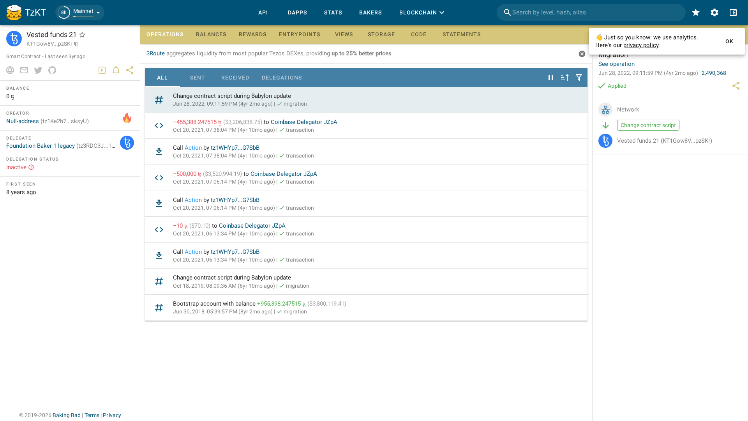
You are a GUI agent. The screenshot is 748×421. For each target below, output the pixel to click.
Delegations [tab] (282, 77)
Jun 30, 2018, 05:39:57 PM (223, 311)
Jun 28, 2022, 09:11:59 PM (223, 104)
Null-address (47, 121)
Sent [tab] (197, 77)
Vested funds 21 (664, 140)
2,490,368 (714, 73)
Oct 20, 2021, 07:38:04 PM (224, 130)
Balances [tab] (211, 34)
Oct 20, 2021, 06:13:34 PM (224, 233)
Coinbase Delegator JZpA (304, 122)
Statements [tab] (462, 34)
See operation (616, 63)
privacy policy (640, 45)
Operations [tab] (164, 34)
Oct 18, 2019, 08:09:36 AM (224, 286)
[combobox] (591, 12)
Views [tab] (344, 34)
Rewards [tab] (252, 34)
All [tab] (162, 77)
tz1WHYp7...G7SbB (235, 147)
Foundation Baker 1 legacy (66, 145)
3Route (155, 53)
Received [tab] (235, 77)
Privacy (112, 415)
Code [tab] (419, 34)
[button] (79, 12)
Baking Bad (67, 415)
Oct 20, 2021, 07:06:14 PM (224, 182)
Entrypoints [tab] (299, 34)
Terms (92, 415)
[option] (366, 100)
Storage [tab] (381, 34)
